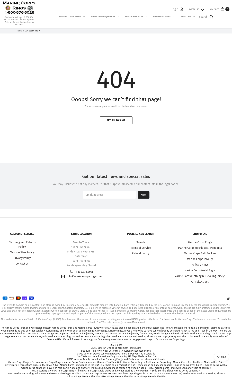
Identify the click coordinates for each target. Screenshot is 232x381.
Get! (143, 194)
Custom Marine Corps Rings (46, 362)
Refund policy (140, 253)
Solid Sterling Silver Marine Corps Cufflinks (175, 370)
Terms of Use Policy (22, 252)
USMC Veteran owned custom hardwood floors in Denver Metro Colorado (116, 353)
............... (116, 325)
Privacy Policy (22, 258)
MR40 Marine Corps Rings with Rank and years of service (179, 368)
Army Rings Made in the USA (150, 376)
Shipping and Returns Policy (22, 244)
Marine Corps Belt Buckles (200, 253)
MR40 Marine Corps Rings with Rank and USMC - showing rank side (43, 373)
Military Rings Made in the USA (83, 376)
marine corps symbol (216, 365)
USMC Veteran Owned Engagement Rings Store (116, 348)
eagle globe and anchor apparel (155, 365)
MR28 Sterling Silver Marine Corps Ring (53, 370)
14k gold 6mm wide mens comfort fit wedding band (118, 368)
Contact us (22, 263)
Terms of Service (141, 247)
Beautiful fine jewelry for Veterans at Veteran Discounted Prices (116, 351)
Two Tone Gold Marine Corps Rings (125, 362)
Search (140, 242)
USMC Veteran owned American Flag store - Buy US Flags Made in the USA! (116, 356)
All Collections (200, 281)
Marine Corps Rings (200, 242)
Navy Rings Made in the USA (117, 376)
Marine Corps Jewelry (200, 259)
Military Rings (200, 264)
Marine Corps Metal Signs (199, 270)
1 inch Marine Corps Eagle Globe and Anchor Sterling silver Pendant (112, 370)
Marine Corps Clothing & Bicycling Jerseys (199, 276)
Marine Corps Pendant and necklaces (84, 362)
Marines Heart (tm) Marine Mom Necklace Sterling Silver (192, 373)
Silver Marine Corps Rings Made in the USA (28, 365)
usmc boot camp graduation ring (117, 365)
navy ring (52, 368)
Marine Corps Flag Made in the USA (138, 373)
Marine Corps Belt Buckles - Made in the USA (197, 362)
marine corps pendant (33, 368)
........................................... (116, 379)
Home (19, 31)
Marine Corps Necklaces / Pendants (200, 247)
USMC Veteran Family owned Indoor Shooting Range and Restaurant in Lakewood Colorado (116, 359)
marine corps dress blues (188, 365)
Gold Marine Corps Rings (159, 362)
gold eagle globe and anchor (73, 368)
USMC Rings (116, 345)
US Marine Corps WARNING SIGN (99, 373)
